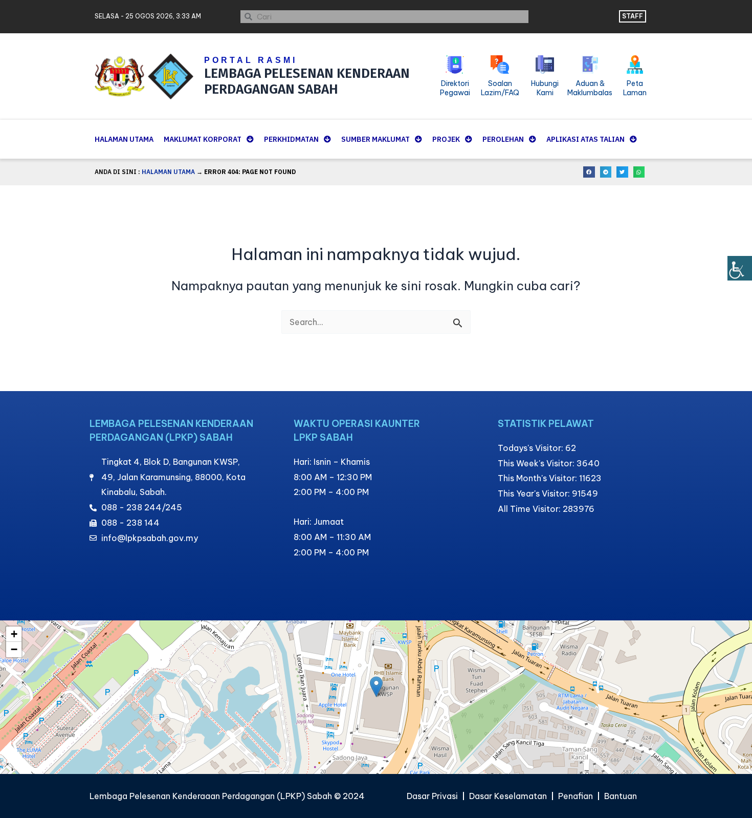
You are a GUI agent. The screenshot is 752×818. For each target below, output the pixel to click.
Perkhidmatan (291, 139)
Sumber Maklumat (375, 139)
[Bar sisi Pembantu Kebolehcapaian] (739, 268)
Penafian (575, 796)
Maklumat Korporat (202, 139)
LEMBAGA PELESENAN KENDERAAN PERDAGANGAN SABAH (307, 81)
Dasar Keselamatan (508, 796)
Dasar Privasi (432, 796)
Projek (446, 139)
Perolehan (503, 139)
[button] (589, 172)
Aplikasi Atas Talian (585, 139)
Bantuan (620, 796)
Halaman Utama (124, 139)
